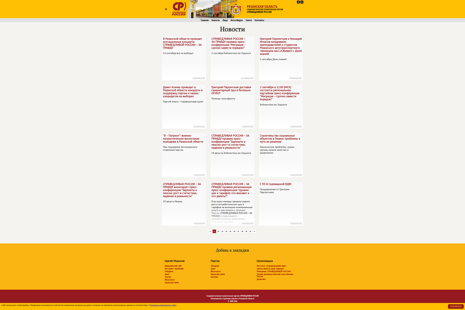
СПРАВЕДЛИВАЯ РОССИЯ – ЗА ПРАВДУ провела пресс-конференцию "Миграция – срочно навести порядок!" (232, 58)
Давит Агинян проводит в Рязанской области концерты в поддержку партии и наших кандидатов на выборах (184, 106)
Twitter (168, 277)
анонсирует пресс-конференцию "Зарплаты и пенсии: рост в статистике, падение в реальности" (184, 203)
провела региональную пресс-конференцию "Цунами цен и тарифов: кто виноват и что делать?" (232, 204)
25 (230, 231)
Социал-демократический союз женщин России (275, 275)
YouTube (214, 277)
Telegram (169, 271)
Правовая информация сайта (163, 305)
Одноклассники (172, 282)
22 (218, 231)
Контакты (259, 20)
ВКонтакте (170, 280)
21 (214, 231)
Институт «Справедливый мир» (271, 266)
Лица (225, 20)
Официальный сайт (173, 266)
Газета (249, 20)
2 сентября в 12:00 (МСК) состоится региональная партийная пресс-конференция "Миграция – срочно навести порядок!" (281, 106)
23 (222, 231)
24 (226, 231)
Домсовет (261, 279)
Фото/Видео (237, 20)
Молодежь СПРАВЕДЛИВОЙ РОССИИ (274, 271)
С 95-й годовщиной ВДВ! (281, 203)
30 (250, 231)
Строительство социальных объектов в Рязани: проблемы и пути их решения (281, 155)
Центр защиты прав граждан (270, 269)
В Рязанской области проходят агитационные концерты (184, 58)
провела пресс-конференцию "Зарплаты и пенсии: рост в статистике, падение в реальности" (232, 155)
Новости (216, 20)
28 (242, 231)
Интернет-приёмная (174, 269)
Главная (205, 20)
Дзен (167, 274)
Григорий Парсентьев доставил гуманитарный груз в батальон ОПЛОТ (232, 106)
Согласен (455, 306)
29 (246, 231)
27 (238, 231)
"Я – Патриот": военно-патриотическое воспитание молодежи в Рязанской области (184, 155)
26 (234, 231)
